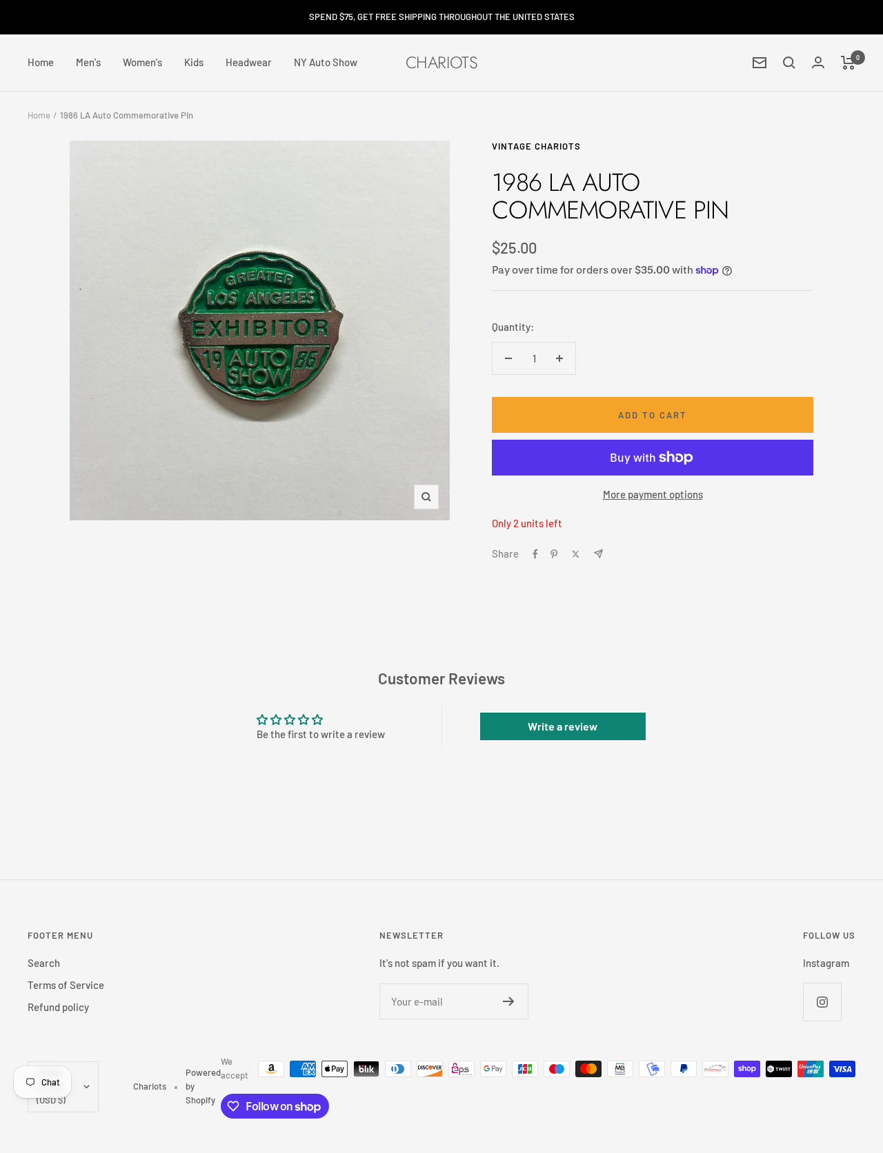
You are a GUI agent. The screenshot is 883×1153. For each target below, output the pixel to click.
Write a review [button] (562, 726)
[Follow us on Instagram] (822, 1002)
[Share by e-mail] (598, 553)
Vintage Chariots (536, 146)
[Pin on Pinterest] (553, 554)
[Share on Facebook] (535, 554)
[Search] (789, 63)
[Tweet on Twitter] (576, 554)
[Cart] (848, 63)
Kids (194, 62)
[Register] (509, 1001)
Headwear (249, 62)
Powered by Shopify (203, 1086)
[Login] (818, 62)
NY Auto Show (325, 62)
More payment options (653, 494)
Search (44, 963)
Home (41, 62)
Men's (88, 62)
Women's (142, 62)
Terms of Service (66, 985)
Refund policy (58, 1007)
